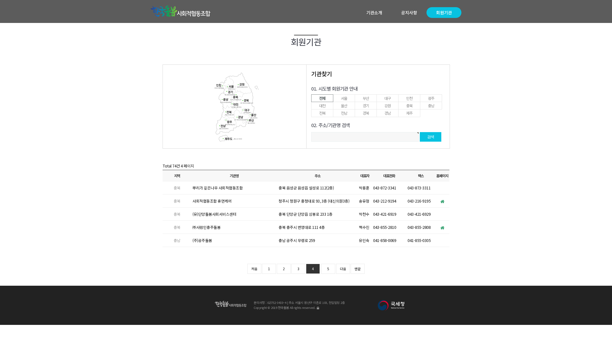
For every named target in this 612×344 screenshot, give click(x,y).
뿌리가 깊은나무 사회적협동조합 (217, 188)
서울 (344, 98)
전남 (344, 113)
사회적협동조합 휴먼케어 (211, 201)
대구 (387, 98)
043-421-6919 (384, 214)
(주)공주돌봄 (202, 240)
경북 (366, 113)
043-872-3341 (384, 188)
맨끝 (358, 268)
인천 (409, 98)
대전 (322, 105)
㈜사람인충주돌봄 (206, 227)
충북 (409, 105)
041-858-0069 (384, 240)
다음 (343, 268)
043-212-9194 (384, 201)
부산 (366, 98)
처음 (254, 268)
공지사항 (409, 12)
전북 (322, 113)
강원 (387, 105)
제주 (409, 113)
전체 (322, 98)
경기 (366, 105)
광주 (431, 98)
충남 (431, 105)
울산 (344, 105)
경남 (387, 113)
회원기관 (444, 12)
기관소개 (374, 12)
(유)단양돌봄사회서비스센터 (214, 214)
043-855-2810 (384, 227)
